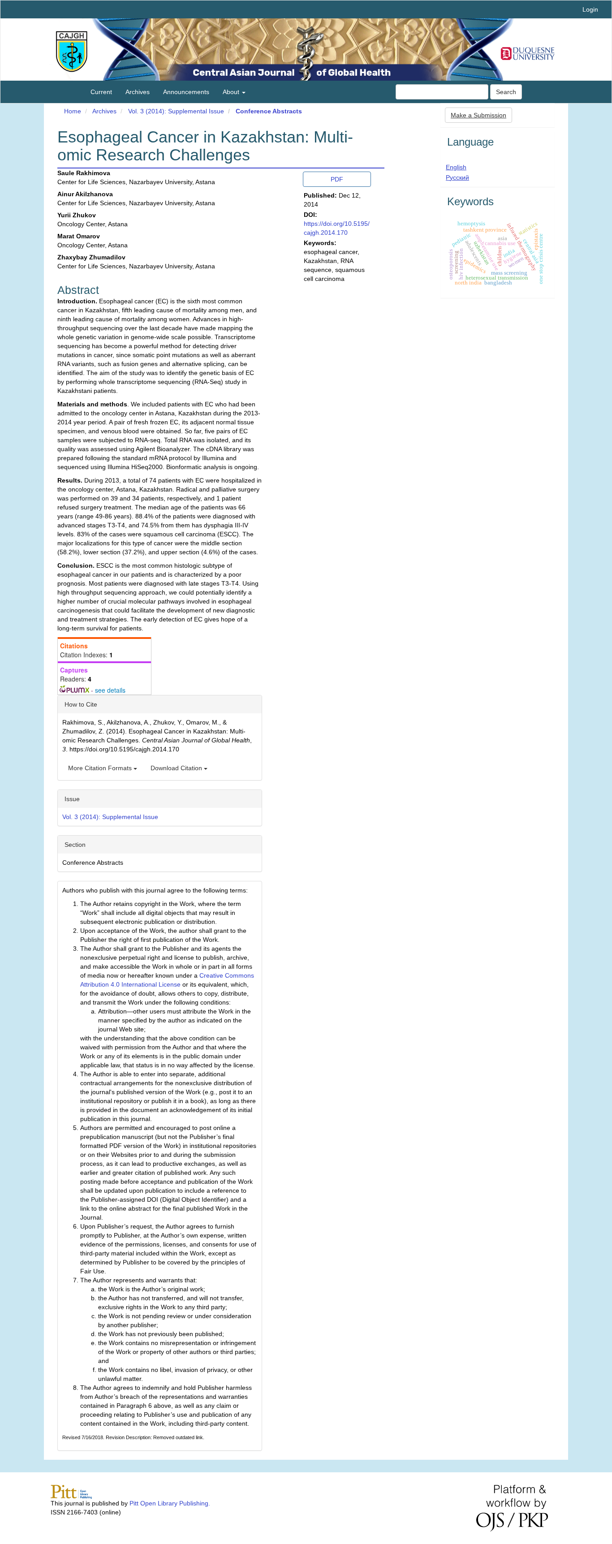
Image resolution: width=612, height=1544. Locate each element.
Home (72, 111)
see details (110, 690)
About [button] (232, 91)
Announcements (186, 91)
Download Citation (177, 768)
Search (506, 91)
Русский (457, 177)
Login (590, 9)
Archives (137, 91)
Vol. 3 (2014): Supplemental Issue (176, 111)
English (456, 167)
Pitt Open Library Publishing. (169, 1503)
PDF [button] (337, 179)
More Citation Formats (101, 768)
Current (101, 91)
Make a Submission (478, 115)
